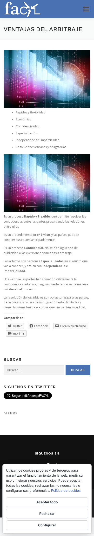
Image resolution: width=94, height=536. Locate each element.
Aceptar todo (47, 502)
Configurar (47, 525)
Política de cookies (66, 490)
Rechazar (47, 513)
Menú (86, 9)
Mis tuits (10, 413)
